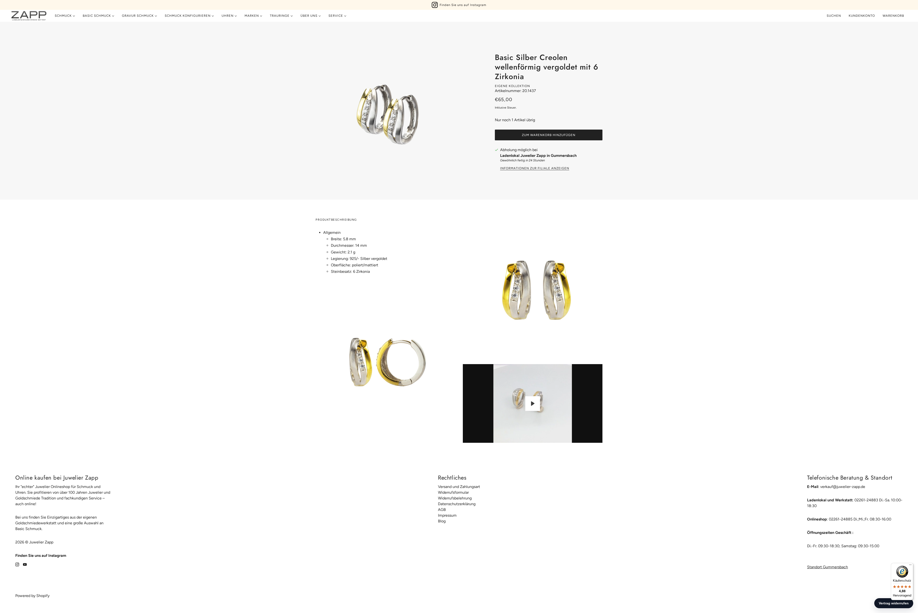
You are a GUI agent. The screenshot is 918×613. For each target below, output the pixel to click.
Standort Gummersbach (827, 567)
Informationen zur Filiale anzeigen (534, 168)
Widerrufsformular (453, 492)
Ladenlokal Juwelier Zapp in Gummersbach (538, 155)
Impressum (447, 515)
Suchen (834, 15)
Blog (442, 521)
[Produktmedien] (385, 359)
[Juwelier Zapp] (28, 16)
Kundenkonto (862, 15)
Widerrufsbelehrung (455, 498)
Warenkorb (894, 15)
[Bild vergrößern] (387, 110)
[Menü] (910, 566)
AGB (442, 509)
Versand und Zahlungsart (459, 486)
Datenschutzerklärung (456, 504)
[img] (17, 564)
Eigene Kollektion (512, 86)
